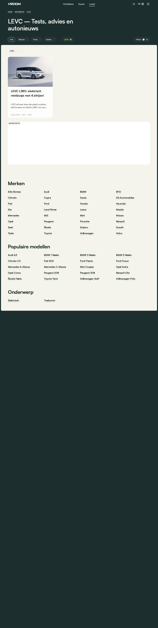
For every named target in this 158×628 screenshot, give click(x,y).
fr (139, 4)
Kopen (81, 4)
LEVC (29, 12)
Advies (50, 39)
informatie (19, 12)
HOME (10, 12)
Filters (140, 39)
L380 (12, 51)
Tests (36, 39)
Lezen (92, 4)
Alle (11, 39)
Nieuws (23, 39)
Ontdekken (68, 4)
